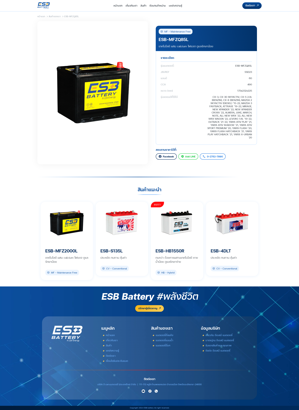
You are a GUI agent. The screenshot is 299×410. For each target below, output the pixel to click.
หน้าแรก (41, 16)
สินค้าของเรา (55, 16)
